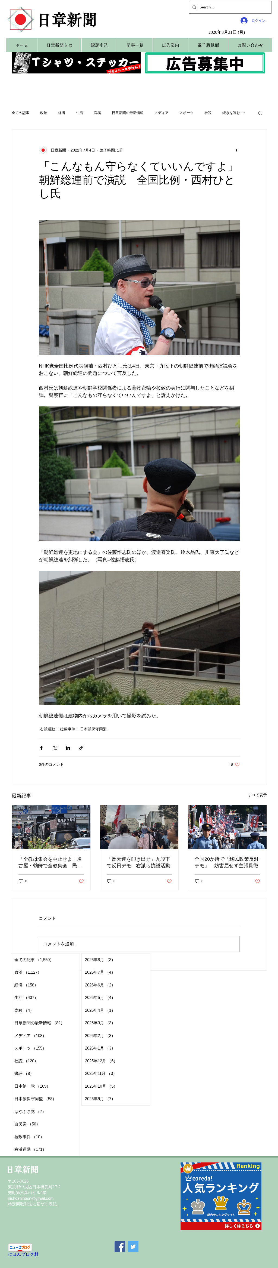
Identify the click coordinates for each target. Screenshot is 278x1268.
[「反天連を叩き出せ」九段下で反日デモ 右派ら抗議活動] (139, 827)
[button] (260, 113)
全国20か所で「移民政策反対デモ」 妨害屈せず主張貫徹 (227, 862)
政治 (43, 113)
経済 (61, 113)
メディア (161, 113)
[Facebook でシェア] (41, 747)
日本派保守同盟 (93, 729)
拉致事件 (67, 729)
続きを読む (231, 113)
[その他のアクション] (236, 150)
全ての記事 (20, 113)
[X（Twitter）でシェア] (54, 747)
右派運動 (47, 729)
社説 (207, 113)
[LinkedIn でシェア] (68, 747)
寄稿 (97, 113)
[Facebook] (120, 1246)
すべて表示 (257, 795)
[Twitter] (133, 1246)
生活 (79, 113)
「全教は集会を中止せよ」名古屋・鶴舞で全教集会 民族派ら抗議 (50, 862)
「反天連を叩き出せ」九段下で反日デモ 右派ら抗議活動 (138, 862)
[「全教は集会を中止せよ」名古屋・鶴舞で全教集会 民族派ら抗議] (51, 827)
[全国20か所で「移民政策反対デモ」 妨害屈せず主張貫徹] (227, 827)
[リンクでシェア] (81, 747)
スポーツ (186, 113)
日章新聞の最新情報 (128, 113)
